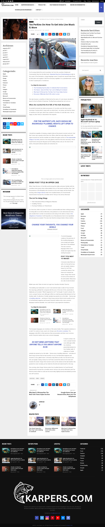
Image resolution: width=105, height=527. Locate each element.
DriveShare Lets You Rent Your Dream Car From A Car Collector (45, 311)
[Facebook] (37, 518)
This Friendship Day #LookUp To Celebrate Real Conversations (50, 88)
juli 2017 (5, 50)
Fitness (5, 85)
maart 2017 (6, 59)
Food (4, 87)
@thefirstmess (91, 202)
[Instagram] (47, 518)
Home (16, 5)
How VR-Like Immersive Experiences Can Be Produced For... (86, 141)
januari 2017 (6, 64)
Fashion (5, 80)
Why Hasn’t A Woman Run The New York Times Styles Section (50, 92)
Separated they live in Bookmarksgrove (60, 74)
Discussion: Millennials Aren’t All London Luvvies (47, 94)
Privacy (89, 1)
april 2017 (5, 57)
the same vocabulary (62, 331)
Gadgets (5, 89)
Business (5, 76)
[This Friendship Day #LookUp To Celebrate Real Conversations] (7, 182)
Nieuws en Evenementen (77, 5)
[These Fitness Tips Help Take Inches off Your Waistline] (86, 149)
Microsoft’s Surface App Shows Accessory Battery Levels (97, 157)
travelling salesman (35, 298)
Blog (85, 1)
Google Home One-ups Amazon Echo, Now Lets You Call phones (66, 394)
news (37, 378)
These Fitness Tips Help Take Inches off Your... (86, 156)
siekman (32, 30)
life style (32, 378)
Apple (4, 74)
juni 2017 (5, 52)
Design (4, 78)
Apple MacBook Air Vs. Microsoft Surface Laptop (68, 311)
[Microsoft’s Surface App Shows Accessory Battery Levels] (97, 149)
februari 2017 (6, 61)
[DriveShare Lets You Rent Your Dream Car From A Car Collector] (34, 311)
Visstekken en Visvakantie (58, 5)
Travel (4, 105)
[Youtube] (58, 518)
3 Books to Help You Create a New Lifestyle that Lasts (46, 320)
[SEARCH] (100, 70)
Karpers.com (70, 525)
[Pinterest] (52, 518)
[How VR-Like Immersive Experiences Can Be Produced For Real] (86, 134)
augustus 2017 (7, 48)
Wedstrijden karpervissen (9, 111)
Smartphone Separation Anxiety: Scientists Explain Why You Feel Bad (68, 320)
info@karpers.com (55, 513)
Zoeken (83, 19)
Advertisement (95, 1)
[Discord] (12, 1)
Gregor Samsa (41, 192)
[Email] (63, 518)
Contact (102, 1)
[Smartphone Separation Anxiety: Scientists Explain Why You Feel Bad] (57, 320)
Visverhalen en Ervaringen (23, 10)
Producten (41, 5)
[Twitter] (42, 518)
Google (4, 91)
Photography (6, 100)
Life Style (31, 21)
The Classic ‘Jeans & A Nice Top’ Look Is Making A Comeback (50, 90)
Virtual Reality (6, 107)
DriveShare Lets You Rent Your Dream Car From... (96, 140)
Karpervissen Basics (27, 5)
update (42, 378)
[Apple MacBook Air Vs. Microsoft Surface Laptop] (57, 311)
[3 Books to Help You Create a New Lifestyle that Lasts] (34, 320)
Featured (5, 82)
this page (15, 203)
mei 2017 (5, 55)
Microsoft (5, 96)
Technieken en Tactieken (9, 102)
